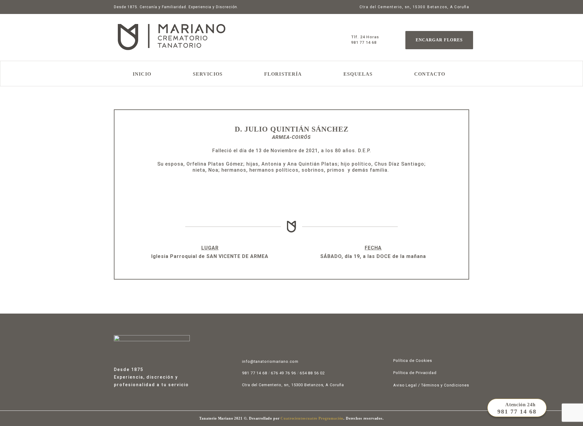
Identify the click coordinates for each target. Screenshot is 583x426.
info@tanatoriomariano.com (270, 361)
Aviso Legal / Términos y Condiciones (431, 385)
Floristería (283, 74)
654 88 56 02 (312, 373)
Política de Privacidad (415, 372)
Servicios (208, 74)
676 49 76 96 (283, 373)
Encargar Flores (439, 40)
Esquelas (358, 74)
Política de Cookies (412, 360)
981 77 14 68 (254, 373)
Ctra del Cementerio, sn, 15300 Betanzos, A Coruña (293, 385)
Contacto (429, 74)
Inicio (142, 74)
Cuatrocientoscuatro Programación (312, 418)
